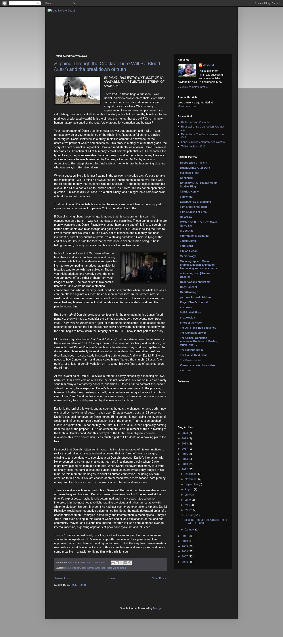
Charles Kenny (189, 191)
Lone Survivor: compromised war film (203, 142)
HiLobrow (186, 217)
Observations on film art (195, 282)
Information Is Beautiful (194, 235)
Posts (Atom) (78, 584)
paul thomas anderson (93, 567)
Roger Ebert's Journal (194, 302)
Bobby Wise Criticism (193, 162)
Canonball (186, 177)
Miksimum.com (187, 106)
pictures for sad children (195, 297)
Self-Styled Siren (190, 312)
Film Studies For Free (193, 212)
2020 (185, 433)
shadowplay (187, 317)
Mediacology (188, 256)
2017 (185, 448)
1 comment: (99, 562)
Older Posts (159, 578)
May (188, 505)
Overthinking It (189, 292)
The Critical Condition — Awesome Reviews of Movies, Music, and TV (199, 341)
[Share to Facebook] (125, 563)
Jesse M (208, 65)
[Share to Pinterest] (130, 563)
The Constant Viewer (193, 332)
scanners (186, 307)
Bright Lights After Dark (195, 167)
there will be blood (116, 567)
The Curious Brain (191, 350)
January (190, 529)
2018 (185, 443)
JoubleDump (188, 240)
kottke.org (186, 246)
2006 (185, 561)
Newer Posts (63, 578)
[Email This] (113, 563)
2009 (185, 546)
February (190, 515)
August (189, 489)
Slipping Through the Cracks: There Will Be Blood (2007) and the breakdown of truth (107, 66)
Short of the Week (191, 322)
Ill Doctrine (186, 230)
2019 (185, 438)
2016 (185, 454)
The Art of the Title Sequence (198, 327)
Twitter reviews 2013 (193, 146)
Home (111, 578)
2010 (185, 541)
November (191, 479)
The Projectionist (190, 360)
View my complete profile (193, 87)
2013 (185, 464)
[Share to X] (121, 563)
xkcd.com (186, 370)
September (192, 484)
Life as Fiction (188, 251)
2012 (185, 469)
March (189, 510)
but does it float (189, 172)
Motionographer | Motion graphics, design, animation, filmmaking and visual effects (198, 265)
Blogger (157, 608)
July (187, 494)
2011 (185, 536)
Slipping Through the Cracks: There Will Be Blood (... (205, 521)
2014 (185, 459)
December (191, 473)
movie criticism (72, 567)
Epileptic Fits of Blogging (195, 201)
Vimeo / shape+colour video (197, 365)
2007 (185, 556)
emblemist (186, 196)
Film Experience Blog (193, 206)
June (188, 499)
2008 (185, 551)
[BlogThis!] (117, 563)
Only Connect (188, 287)
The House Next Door (193, 355)
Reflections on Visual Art (195, 122)
